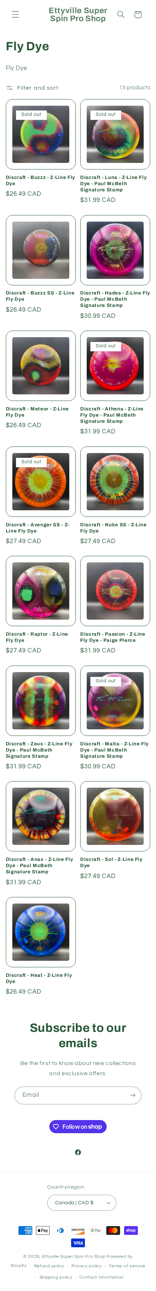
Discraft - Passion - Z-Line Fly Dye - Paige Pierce (112, 637)
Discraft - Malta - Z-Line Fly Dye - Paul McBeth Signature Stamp (114, 750)
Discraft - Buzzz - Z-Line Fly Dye (40, 180)
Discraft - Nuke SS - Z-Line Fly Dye (113, 528)
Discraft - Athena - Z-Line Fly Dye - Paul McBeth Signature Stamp (112, 415)
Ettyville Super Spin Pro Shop (74, 1257)
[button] (15, 14)
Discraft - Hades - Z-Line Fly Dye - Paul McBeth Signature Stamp (115, 299)
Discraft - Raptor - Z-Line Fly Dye (37, 637)
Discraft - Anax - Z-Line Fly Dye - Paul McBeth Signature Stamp (39, 865)
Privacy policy (86, 1266)
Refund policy (49, 1266)
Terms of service (127, 1266)
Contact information (101, 1277)
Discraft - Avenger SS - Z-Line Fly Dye (37, 528)
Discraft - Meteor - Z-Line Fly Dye (37, 412)
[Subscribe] (132, 1095)
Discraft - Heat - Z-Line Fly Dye (39, 978)
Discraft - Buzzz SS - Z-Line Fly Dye (40, 296)
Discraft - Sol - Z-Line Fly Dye (111, 862)
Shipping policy (56, 1277)
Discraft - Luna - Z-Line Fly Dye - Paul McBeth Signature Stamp (113, 183)
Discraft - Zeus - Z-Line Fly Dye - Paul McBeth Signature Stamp (39, 750)
